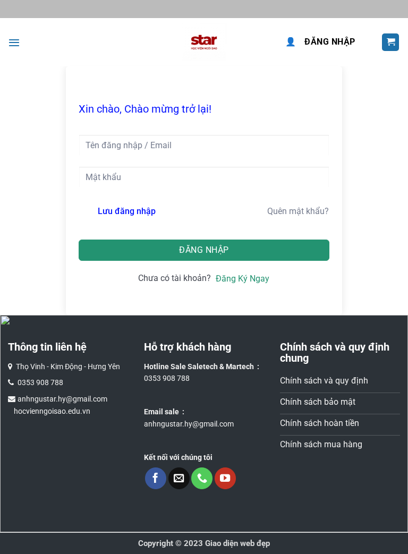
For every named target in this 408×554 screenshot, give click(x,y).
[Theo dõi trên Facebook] (155, 478)
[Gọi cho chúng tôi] (201, 478)
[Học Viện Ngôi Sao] (204, 42)
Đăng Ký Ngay (242, 279)
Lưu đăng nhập (127, 211)
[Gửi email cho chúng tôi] (179, 478)
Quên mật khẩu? (298, 211)
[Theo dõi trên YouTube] (225, 478)
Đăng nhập (320, 42)
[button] (14, 42)
